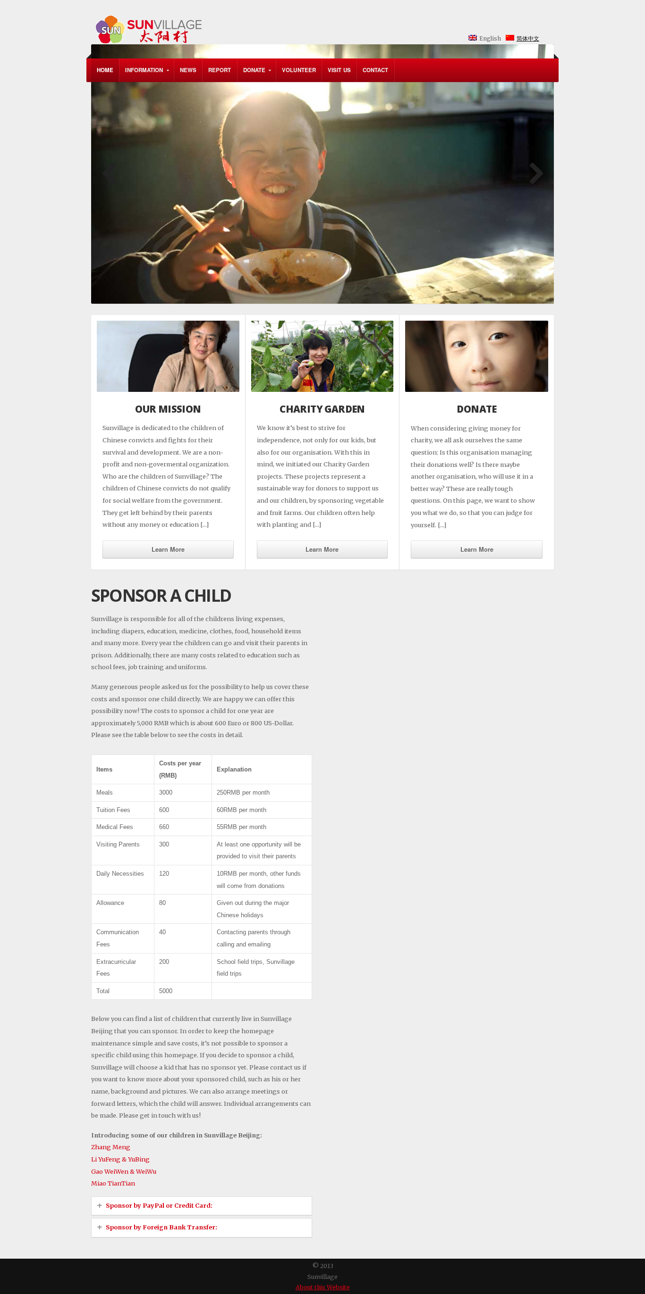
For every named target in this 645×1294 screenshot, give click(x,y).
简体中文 (528, 38)
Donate (252, 74)
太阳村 (262, 23)
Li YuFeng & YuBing (120, 1159)
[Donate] (476, 356)
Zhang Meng (110, 1147)
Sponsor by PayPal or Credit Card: (159, 1205)
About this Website (323, 1287)
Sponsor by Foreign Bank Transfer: (161, 1227)
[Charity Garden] (322, 356)
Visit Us (339, 70)
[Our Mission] (168, 356)
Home (105, 70)
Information (141, 74)
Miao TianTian (113, 1183)
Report (219, 70)
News (188, 70)
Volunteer (299, 70)
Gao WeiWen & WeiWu (123, 1171)
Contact (376, 70)
